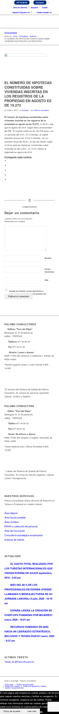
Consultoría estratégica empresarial (23, 535)
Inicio (15, 36)
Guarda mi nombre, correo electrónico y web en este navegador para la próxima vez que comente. (27, 294)
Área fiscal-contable (15, 517)
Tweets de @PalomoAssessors (19, 661)
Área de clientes (20, 7)
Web (46, 280)
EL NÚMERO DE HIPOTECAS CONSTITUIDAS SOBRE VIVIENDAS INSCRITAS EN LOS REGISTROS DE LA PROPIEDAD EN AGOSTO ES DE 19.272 (28, 93)
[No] (41, 712)
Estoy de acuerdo (12, 711)
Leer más (32, 711)
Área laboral (10, 513)
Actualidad (10, 33)
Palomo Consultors (41, 110)
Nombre (48, 259)
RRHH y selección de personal (21, 526)
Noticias (33, 36)
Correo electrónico (49, 272)
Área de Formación (14, 530)
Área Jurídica (11, 522)
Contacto (40, 2)
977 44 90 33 (22, 2)
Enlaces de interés (14, 539)
